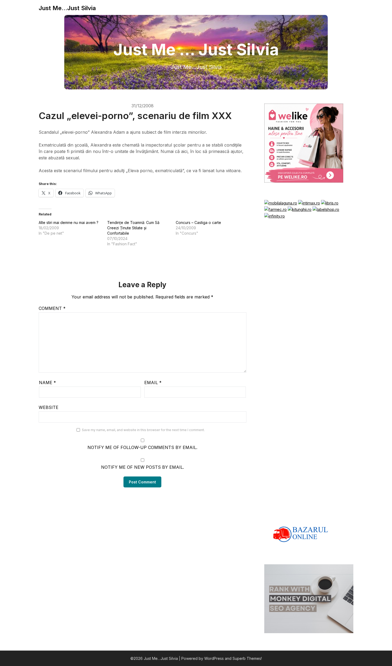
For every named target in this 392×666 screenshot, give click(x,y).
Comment (52, 308)
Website (48, 407)
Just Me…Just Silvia (67, 8)
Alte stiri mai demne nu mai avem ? (68, 222)
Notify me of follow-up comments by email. (142, 447)
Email (153, 382)
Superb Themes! (247, 658)
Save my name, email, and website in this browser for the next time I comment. (143, 430)
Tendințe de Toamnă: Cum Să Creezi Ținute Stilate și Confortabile (133, 227)
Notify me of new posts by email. (142, 467)
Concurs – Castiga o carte (198, 222)
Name (47, 382)
